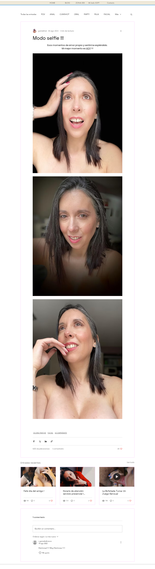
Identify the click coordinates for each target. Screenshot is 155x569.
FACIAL (107, 14)
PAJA (96, 14)
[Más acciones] (120, 30)
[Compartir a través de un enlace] (51, 441)
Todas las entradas (28, 14)
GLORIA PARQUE (39, 433)
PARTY (86, 14)
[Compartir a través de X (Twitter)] (40, 441)
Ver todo (130, 462)
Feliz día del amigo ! (34, 491)
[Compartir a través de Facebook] (34, 441)
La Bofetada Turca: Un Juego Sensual (114, 492)
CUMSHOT (64, 14)
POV (43, 14)
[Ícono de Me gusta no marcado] (40, 552)
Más (117, 14)
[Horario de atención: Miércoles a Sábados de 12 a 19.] (77, 477)
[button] (131, 14)
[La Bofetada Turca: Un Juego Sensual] (116, 477)
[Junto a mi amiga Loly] (38, 477)
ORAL (76, 14)
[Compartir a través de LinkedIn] (46, 441)
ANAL (52, 14)
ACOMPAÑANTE (61, 433)
